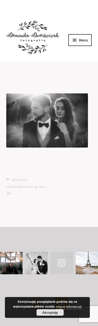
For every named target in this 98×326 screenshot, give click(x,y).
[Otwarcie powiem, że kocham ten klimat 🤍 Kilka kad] (61, 263)
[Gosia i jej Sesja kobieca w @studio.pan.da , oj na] (11, 263)
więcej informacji (69, 306)
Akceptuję (50, 312)
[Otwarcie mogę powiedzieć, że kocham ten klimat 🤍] (36, 263)
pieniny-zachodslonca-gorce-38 (26, 186)
